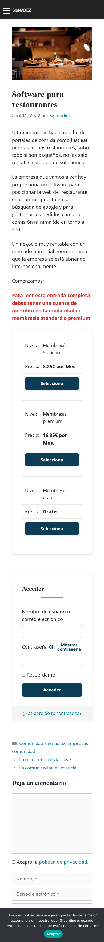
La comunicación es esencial (48, 768)
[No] (97, 925)
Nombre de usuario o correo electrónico (46, 615)
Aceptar (53, 934)
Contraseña (34, 647)
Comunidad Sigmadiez (42, 743)
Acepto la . (53, 862)
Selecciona (52, 383)
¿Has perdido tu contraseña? (52, 713)
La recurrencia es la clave (45, 759)
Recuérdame (40, 674)
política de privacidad (63, 862)
